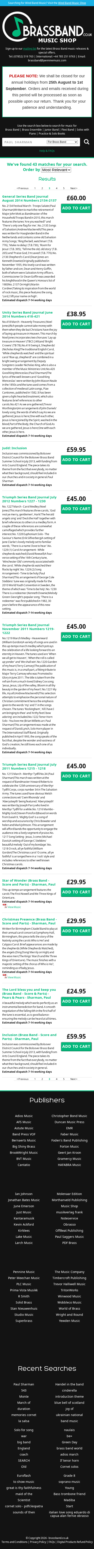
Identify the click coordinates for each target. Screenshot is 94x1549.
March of (23, 1402)
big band (24, 1442)
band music (69, 1421)
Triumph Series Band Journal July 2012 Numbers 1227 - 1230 (29, 499)
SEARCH (24, 1460)
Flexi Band (67, 129)
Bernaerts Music (24, 1140)
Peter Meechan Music (24, 1278)
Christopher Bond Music (69, 1116)
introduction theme (69, 1396)
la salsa (23, 1421)
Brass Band (12, 129)
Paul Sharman (24, 1384)
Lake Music (24, 1237)
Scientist (24, 1500)
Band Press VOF (23, 1134)
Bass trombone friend (69, 1494)
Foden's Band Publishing (69, 1140)
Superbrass (24, 1321)
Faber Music (69, 1134)
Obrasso (69, 1224)
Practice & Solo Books (52, 133)
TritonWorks (69, 1290)
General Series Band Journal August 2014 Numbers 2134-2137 (29, 198)
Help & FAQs (47, 151)
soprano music (69, 1482)
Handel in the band (69, 1384)
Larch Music (24, 1243)
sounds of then (24, 1512)
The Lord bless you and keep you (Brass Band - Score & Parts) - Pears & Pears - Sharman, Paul (29, 993)
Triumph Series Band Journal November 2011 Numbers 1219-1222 (28, 629)
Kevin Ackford (24, 1224)
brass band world (69, 1448)
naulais (69, 1430)
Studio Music (23, 1314)
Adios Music (24, 1116)
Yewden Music (69, 1321)
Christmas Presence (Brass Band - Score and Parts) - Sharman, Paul (29, 921)
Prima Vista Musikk (24, 1290)
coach (24, 1454)
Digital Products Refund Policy (75, 1542)
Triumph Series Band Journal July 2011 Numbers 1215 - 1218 (29, 766)
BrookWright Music (24, 1152)
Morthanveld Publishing (69, 1200)
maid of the (24, 1494)
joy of (69, 1409)
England (24, 1448)
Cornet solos (69, 1466)
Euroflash (24, 1475)
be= (69, 1436)
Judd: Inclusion (14, 448)
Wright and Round (69, 1314)
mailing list (29, 48)
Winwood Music (69, 1296)
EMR (69, 1128)
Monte (24, 1396)
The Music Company (69, 1272)
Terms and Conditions (15, 1542)
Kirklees (24, 1230)
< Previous (22, 188)
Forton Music (69, 1146)
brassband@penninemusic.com (47, 60)
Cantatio (24, 1165)
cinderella (69, 1390)
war (24, 1436)
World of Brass (69, 1308)
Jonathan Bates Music (24, 1200)
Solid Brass (24, 1302)
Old (23, 1466)
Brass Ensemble (32, 129)
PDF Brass (69, 1243)
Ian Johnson (24, 1194)
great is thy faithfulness (23, 1488)
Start (69, 1506)
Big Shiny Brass (23, 1146)
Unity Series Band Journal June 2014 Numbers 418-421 (27, 314)
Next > (73, 188)
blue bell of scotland (69, 1402)
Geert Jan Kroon (69, 1152)
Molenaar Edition (69, 1194)
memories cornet (23, 1415)
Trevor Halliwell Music (69, 1284)
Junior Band (52, 129)
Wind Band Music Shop (72, 3)
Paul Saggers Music (69, 1237)
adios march (69, 1454)
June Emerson (24, 1206)
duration (23, 1409)
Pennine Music (24, 1272)
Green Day (69, 1442)
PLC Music (23, 1284)
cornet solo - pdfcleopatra (24, 1506)
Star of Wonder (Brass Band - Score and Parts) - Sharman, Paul (29, 882)
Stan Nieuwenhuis (23, 1308)
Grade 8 (69, 1475)
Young (69, 1488)
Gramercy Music (69, 1159)
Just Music (23, 1212)
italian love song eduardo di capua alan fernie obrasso (69, 1514)
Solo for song (23, 1430)
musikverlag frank (69, 1212)
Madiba (69, 1500)
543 (23, 1390)
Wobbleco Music (69, 1302)
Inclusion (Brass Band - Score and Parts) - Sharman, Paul (29, 1037)
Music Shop (69, 1206)
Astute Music (23, 1128)
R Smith (24, 1296)
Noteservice (69, 1218)
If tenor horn (69, 1460)
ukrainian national (69, 1415)
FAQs (52, 1542)
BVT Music (23, 1159)
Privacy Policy (38, 1542)
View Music (14, 907)
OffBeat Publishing (69, 1230)
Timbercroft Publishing (69, 1278)
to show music (23, 1482)
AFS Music (23, 1122)
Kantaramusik (24, 1218)
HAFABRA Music (69, 1165)
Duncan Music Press (69, 1122)
